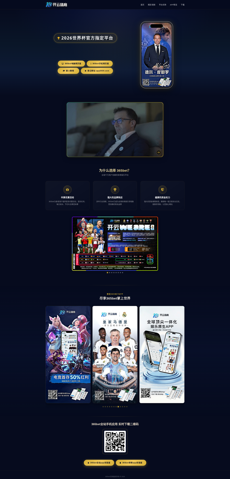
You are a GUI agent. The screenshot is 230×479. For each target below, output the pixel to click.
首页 (142, 4)
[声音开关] (158, 152)
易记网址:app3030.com (98, 71)
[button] (103, 384)
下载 (182, 4)
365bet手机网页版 (100, 63)
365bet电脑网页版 (73, 63)
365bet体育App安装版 (132, 440)
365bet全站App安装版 (100, 440)
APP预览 (173, 4)
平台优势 (162, 4)
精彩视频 (151, 4)
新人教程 (70, 71)
